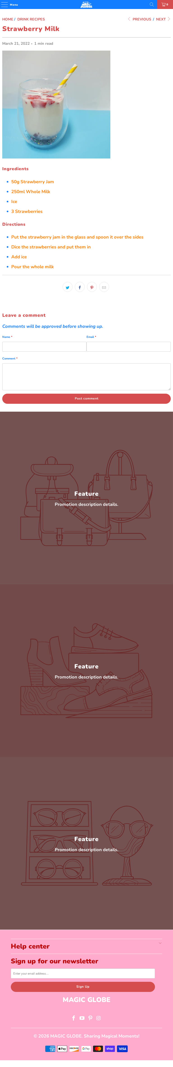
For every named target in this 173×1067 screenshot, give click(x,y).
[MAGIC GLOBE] (86, 4)
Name (7, 337)
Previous (141, 19)
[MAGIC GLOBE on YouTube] (82, 1019)
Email (91, 337)
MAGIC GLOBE (66, 1036)
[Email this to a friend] (104, 287)
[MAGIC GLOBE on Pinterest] (90, 1019)
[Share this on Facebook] (80, 287)
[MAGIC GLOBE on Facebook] (74, 1019)
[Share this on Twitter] (68, 287)
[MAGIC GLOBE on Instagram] (98, 1019)
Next (161, 19)
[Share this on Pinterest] (92, 287)
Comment (10, 359)
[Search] (152, 4)
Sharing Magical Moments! (111, 1036)
